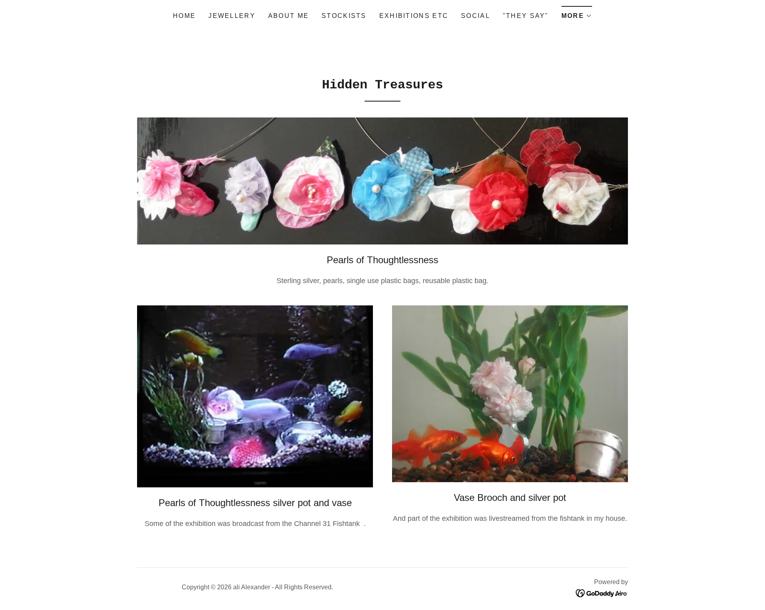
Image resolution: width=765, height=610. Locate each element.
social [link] (475, 15)
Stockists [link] (344, 15)
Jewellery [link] (231, 15)
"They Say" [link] (526, 15)
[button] (576, 13)
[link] (602, 592)
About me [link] (288, 15)
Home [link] (184, 15)
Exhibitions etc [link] (413, 15)
